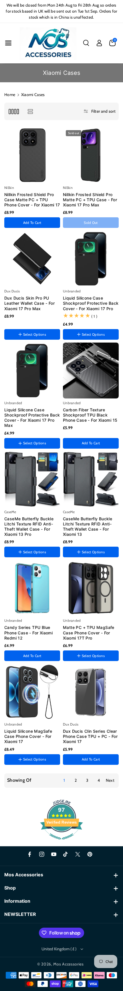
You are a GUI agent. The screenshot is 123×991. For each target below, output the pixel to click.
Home (9, 94)
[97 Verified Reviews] (61, 842)
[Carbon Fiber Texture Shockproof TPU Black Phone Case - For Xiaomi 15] (91, 370)
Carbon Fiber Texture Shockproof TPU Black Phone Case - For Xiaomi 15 (90, 415)
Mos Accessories (68, 964)
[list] (30, 111)
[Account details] (99, 43)
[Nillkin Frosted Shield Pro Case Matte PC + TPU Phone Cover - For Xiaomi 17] (32, 155)
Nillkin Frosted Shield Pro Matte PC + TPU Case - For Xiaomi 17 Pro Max (90, 199)
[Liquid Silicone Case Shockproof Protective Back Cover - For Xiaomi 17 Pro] (91, 259)
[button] (8, 43)
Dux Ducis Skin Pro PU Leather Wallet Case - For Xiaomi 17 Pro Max (29, 303)
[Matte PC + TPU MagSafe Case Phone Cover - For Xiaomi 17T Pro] (91, 588)
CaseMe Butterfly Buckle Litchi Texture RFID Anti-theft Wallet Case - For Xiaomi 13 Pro (28, 526)
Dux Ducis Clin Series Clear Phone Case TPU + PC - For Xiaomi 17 (90, 736)
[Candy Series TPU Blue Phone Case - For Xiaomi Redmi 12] (32, 588)
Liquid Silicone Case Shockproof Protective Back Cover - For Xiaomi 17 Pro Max (32, 417)
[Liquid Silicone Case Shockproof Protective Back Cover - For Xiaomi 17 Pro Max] (32, 370)
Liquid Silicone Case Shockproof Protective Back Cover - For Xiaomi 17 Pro (90, 303)
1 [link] (64, 780)
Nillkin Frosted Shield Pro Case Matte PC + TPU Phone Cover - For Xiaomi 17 (32, 199)
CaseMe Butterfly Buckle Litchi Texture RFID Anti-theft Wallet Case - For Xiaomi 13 (87, 526)
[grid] (13, 111)
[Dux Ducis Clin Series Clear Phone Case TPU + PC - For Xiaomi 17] (91, 692)
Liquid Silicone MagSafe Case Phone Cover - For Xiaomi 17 (28, 736)
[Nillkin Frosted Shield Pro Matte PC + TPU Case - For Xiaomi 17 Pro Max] (91, 155)
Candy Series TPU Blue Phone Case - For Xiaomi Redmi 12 (28, 632)
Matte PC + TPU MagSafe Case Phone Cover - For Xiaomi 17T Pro (88, 632)
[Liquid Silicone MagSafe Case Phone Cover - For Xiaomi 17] (32, 692)
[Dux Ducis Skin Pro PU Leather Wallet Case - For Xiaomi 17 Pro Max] (32, 259)
